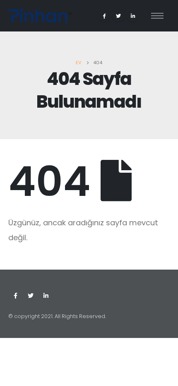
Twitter (30, 296)
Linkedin (46, 296)
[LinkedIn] (133, 16)
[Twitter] (118, 16)
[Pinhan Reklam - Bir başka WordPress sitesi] (40, 15)
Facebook (15, 296)
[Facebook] (104, 16)
